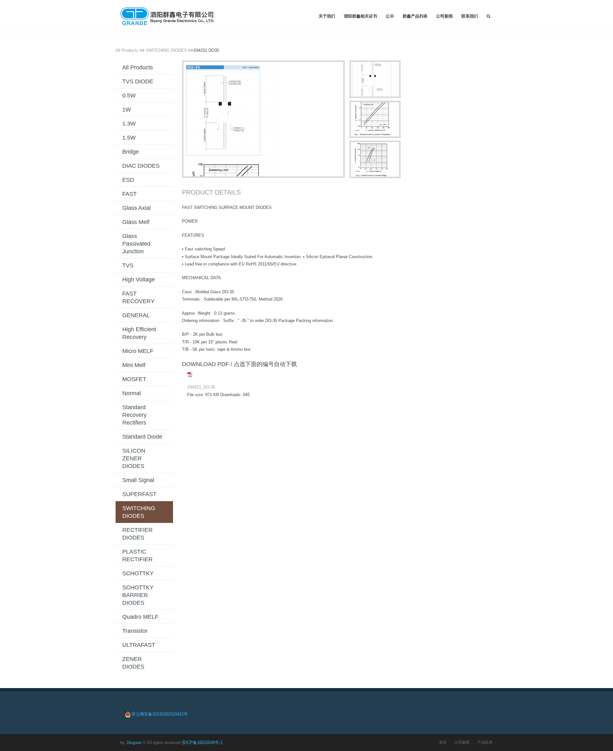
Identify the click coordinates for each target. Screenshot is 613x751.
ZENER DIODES (133, 663)
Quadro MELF (140, 617)
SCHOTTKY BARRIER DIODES (138, 595)
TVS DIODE (137, 81)
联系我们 (469, 16)
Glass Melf (135, 222)
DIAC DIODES (141, 166)
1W (126, 109)
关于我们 (327, 16)
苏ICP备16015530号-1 (202, 742)
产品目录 (485, 742)
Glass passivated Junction (136, 244)
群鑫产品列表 (415, 16)
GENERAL (136, 315)
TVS (127, 265)
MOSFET (134, 379)
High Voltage (138, 279)
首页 (443, 742)
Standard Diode (142, 436)
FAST (129, 194)
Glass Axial (136, 208)
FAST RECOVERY (138, 297)
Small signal (138, 480)
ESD (128, 180)
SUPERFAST (139, 494)
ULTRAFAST (138, 645)
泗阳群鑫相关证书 (360, 16)
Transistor (135, 631)
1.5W (129, 137)
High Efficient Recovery (139, 333)
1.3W (129, 123)
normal (131, 393)
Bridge (130, 152)
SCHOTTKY (138, 573)
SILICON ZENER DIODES (133, 458)
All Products (127, 50)
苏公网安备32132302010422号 (160, 714)
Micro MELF (137, 351)
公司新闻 (444, 16)
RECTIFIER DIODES (137, 534)
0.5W (129, 95)
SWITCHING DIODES (166, 50)
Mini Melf (133, 365)
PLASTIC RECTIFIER (137, 555)
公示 (390, 16)
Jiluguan (133, 742)
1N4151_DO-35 (201, 387)
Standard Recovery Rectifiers (134, 415)
